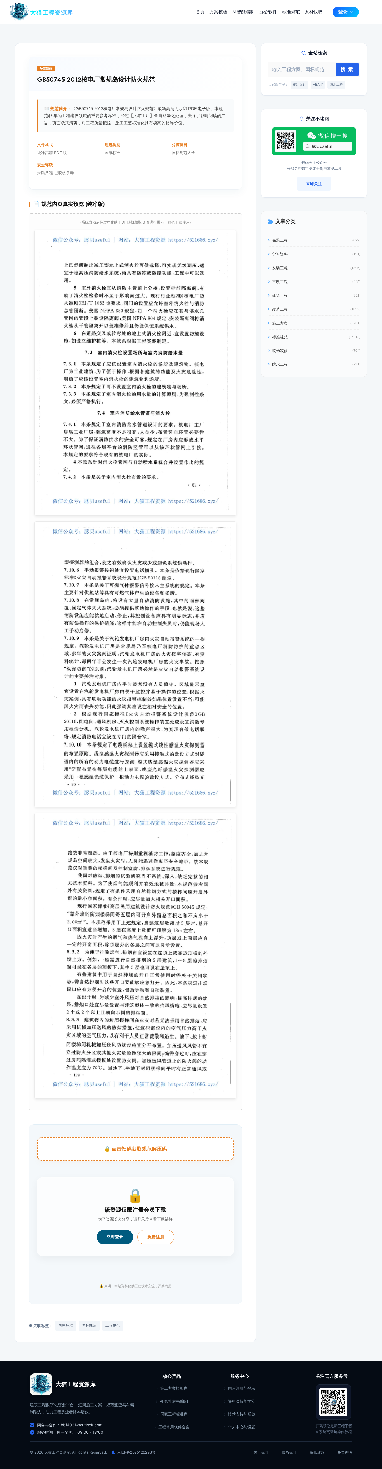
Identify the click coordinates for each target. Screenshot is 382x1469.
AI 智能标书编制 (174, 1401)
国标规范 (89, 1325)
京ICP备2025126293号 (136, 1452)
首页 (200, 12)
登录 (343, 12)
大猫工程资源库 (51, 13)
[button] (350, 12)
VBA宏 (318, 84)
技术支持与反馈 (241, 1414)
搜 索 (347, 69)
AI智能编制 (243, 12)
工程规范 (112, 1325)
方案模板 (218, 12)
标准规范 (291, 12)
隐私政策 (317, 1452)
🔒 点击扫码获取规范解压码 (135, 1149)
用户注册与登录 (241, 1388)
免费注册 (155, 1237)
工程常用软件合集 (174, 1426)
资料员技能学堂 (241, 1401)
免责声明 (345, 1452)
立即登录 (115, 1236)
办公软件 (268, 12)
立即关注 (314, 183)
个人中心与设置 (241, 1426)
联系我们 (289, 1452)
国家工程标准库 (174, 1414)
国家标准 (65, 1325)
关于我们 (261, 1452)
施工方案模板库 (174, 1388)
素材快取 (313, 12)
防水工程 (336, 84)
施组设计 (299, 84)
